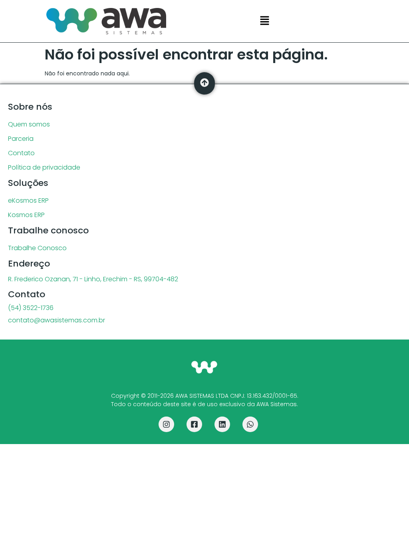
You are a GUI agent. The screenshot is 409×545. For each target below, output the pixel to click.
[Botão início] (204, 367)
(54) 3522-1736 (31, 307)
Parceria (21, 138)
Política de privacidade (44, 167)
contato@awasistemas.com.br (56, 320)
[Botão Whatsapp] (250, 424)
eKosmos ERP (28, 200)
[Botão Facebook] (194, 424)
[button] (264, 21)
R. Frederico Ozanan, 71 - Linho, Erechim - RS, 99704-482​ (93, 279)
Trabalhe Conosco (37, 248)
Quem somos (29, 124)
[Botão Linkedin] (222, 424)
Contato (21, 153)
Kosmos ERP (26, 214)
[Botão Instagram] (166, 424)
